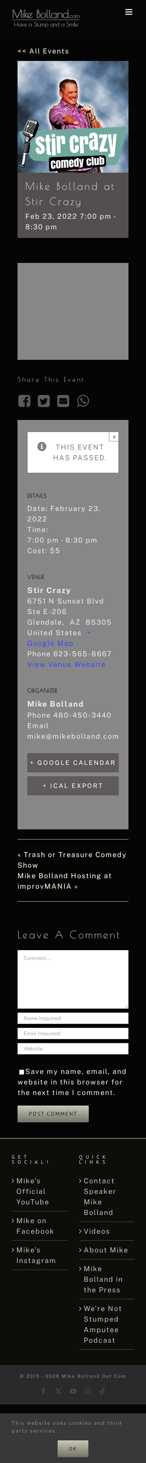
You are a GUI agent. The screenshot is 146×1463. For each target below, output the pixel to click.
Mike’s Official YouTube (32, 1191)
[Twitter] (44, 400)
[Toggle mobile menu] (129, 12)
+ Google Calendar (73, 762)
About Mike (106, 1250)
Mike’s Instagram (36, 1255)
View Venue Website (66, 664)
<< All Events (43, 51)
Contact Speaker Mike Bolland (100, 1196)
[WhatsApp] (83, 400)
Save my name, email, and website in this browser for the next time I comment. (72, 1082)
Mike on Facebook (35, 1225)
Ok (73, 1448)
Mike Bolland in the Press (103, 1279)
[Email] (64, 400)
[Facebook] (26, 400)
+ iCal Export (73, 786)
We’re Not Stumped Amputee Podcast (103, 1324)
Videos (97, 1231)
